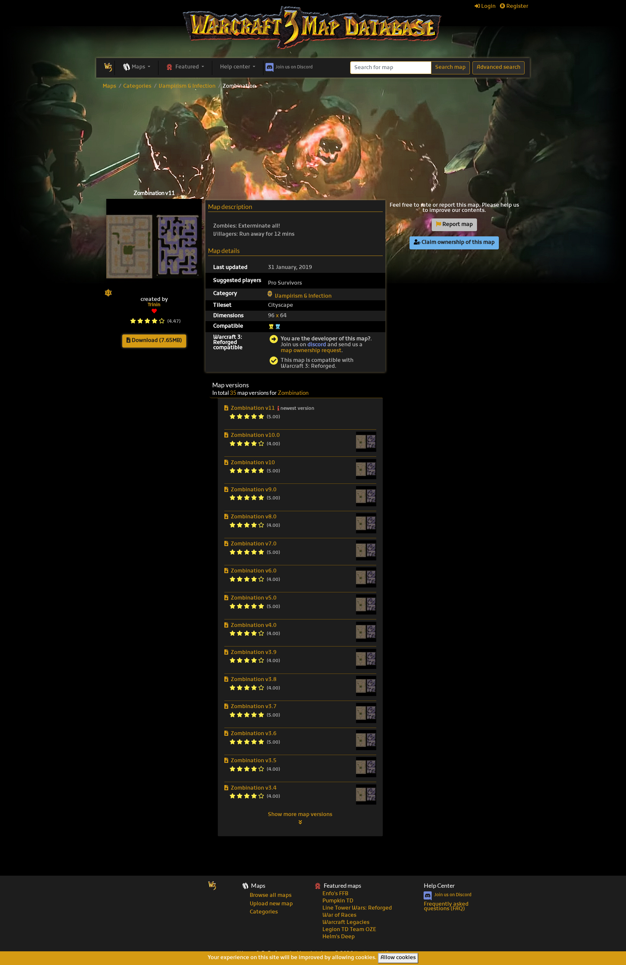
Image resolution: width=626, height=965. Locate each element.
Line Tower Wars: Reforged (357, 908)
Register (516, 6)
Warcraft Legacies (345, 922)
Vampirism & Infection (187, 86)
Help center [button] (235, 67)
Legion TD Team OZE (349, 930)
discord (316, 345)
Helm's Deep (338, 937)
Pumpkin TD (337, 901)
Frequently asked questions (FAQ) (446, 906)
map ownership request (311, 351)
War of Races (339, 915)
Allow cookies (398, 958)
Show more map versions (300, 814)
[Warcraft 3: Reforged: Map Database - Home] (313, 28)
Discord (294, 67)
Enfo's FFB (335, 894)
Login (488, 6)
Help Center (439, 885)
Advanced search (498, 67)
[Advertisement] (313, 138)
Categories (137, 86)
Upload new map (271, 904)
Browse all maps (270, 895)
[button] (136, 67)
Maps (109, 86)
